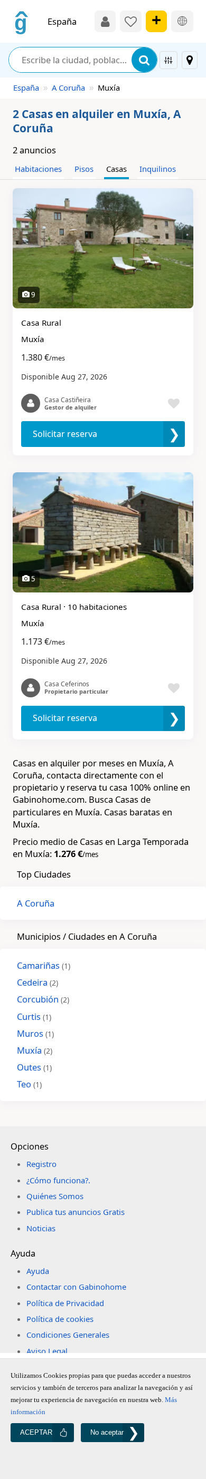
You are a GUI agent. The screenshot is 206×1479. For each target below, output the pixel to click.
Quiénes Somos (54, 1196)
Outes (34, 1067)
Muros (35, 1033)
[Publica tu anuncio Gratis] (156, 21)
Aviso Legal (47, 1351)
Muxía (34, 1050)
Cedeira (37, 982)
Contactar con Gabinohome (76, 1286)
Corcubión (43, 999)
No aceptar (107, 1432)
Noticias (40, 1228)
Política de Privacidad (65, 1303)
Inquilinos (157, 168)
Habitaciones (38, 168)
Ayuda (37, 1271)
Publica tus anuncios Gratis (75, 1211)
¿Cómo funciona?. (58, 1180)
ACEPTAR (36, 1432)
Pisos (83, 168)
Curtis (34, 1016)
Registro (41, 1164)
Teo (29, 1084)
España (26, 87)
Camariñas (43, 965)
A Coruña (68, 87)
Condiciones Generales (67, 1334)
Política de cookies (59, 1318)
